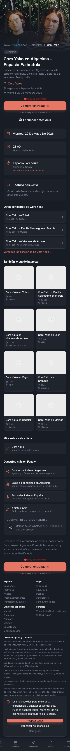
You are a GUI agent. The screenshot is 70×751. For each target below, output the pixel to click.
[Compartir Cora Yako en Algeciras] (11, 528)
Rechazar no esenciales (35, 725)
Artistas (7, 593)
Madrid (7, 611)
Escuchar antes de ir (37, 120)
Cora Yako (15, 83)
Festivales (9, 590)
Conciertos (20, 44)
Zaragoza (8, 619)
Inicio (7, 44)
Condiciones (42, 597)
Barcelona (9, 615)
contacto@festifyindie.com (52, 611)
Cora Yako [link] (53, 44)
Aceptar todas (35, 720)
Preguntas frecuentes (14, 597)
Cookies (40, 593)
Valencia (8, 623)
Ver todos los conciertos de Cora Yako (26, 251)
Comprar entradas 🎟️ (35, 105)
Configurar (35, 730)
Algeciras (37, 44)
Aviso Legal (42, 586)
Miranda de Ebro (12, 630)
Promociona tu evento (15, 601)
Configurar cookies (45, 601)
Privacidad (41, 590)
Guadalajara (10, 627)
